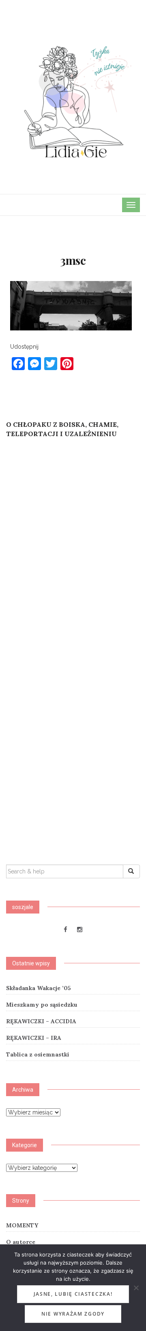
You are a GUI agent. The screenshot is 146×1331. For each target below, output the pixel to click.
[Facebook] (65, 929)
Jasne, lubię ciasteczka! (73, 1294)
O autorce (20, 1242)
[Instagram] (79, 929)
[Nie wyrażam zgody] (136, 1288)
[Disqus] (73, 552)
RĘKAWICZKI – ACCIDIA (41, 1021)
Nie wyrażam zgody (73, 1313)
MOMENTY (22, 1225)
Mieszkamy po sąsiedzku (41, 1004)
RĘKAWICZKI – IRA (33, 1037)
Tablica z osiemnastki (37, 1054)
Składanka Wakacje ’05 (38, 988)
